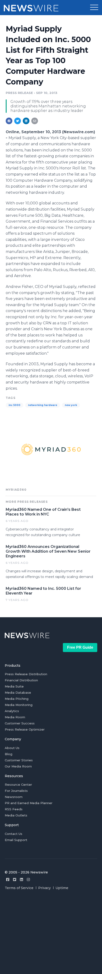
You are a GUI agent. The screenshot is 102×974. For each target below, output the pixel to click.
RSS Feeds (14, 809)
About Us (12, 748)
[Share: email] (34, 120)
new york (71, 405)
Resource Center (18, 784)
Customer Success (20, 723)
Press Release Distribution (26, 674)
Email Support (16, 840)
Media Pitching (16, 699)
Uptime (62, 888)
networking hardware (42, 405)
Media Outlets (16, 815)
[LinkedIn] (21, 879)
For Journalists (16, 791)
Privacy (44, 888)
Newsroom (14, 797)
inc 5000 (14, 405)
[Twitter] (14, 879)
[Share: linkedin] (26, 120)
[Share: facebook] (9, 120)
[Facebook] (7, 879)
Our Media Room (18, 766)
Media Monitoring (18, 705)
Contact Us (13, 834)
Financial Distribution (21, 680)
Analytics (12, 711)
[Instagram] (28, 879)
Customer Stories (19, 760)
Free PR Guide (80, 647)
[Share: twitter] (17, 120)
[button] (94, 7)
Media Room (15, 717)
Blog (8, 754)
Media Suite (14, 686)
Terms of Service (19, 888)
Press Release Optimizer (25, 729)
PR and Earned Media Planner (28, 803)
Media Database (18, 692)
